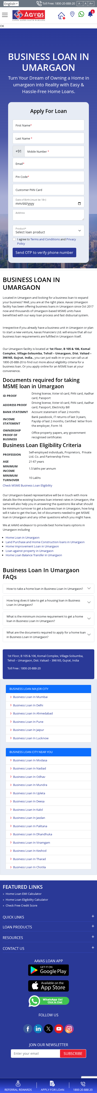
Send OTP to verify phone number (44, 252)
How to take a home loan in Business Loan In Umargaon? (45, 589)
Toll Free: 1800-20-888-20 (58, 3)
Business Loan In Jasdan (29, 818)
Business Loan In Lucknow (30, 738)
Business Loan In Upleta (29, 793)
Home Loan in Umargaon (22, 537)
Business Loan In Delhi (28, 705)
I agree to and (46, 241)
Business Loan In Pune (28, 722)
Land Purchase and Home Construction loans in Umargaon (45, 542)
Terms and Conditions (45, 239)
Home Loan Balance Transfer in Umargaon (34, 555)
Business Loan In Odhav (29, 777)
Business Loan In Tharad (29, 859)
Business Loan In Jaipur (28, 730)
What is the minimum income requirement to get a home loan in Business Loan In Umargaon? (45, 618)
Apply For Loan (52, 1090)
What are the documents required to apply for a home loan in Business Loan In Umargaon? (46, 634)
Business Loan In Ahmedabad (33, 713)
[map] (72, 15)
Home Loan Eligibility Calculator (27, 900)
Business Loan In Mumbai (30, 697)
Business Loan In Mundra (30, 785)
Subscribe (73, 1053)
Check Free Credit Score (21, 905)
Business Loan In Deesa (28, 801)
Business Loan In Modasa (30, 760)
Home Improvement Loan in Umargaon (32, 546)
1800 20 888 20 (82, 1090)
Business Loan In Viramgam (31, 842)
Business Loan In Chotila (29, 867)
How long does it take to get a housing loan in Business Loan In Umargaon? (43, 602)
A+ (91, 3)
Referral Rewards (18, 1090)
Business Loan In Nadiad (29, 768)
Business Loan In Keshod (29, 851)
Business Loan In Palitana (30, 826)
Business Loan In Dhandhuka (32, 834)
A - (80, 3)
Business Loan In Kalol (28, 810)
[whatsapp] (81, 15)
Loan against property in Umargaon (29, 551)
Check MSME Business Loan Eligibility (27, 485)
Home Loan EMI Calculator (24, 894)
